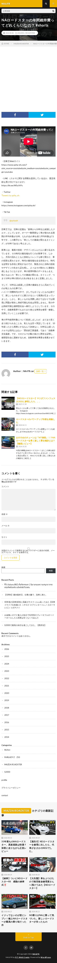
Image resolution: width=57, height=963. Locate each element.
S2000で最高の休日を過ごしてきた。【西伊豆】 (25, 625)
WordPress (46, 957)
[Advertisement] (28, 76)
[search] (53, 11)
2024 (6, 664)
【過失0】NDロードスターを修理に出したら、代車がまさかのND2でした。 (41, 846)
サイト (4, 537)
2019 (6, 700)
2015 (6, 729)
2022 (6, 678)
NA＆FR (35, 954)
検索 (3, 567)
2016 (6, 722)
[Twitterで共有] (42, 115)
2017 (6, 715)
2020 (6, 693)
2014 (6, 737)
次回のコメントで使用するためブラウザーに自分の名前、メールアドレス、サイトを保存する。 (28, 551)
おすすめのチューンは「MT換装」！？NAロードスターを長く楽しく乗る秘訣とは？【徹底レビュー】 (35, 440)
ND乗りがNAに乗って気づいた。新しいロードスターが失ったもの (41, 918)
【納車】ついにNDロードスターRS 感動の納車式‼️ (14, 881)
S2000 (7, 772)
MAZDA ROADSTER (26, 33)
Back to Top (28, 937)
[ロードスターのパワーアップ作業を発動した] (8, 424)
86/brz (7, 750)
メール (5, 526)
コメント (5, 486)
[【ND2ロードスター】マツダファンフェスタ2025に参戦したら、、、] (8, 403)
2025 (6, 656)
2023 (6, 671)
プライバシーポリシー (10, 788)
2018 (6, 708)
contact (4, 795)
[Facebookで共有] (14, 115)
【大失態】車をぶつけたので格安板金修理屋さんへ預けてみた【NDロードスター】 (42, 883)
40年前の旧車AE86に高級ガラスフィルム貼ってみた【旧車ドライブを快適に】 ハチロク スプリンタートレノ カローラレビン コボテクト (29, 605)
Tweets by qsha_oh (10, 195)
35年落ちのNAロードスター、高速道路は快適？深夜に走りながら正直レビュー (13, 846)
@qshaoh (14, 220)
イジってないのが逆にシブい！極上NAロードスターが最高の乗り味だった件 (14, 920)
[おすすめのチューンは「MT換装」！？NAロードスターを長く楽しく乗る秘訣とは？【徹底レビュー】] (8, 442)
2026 (6, 649)
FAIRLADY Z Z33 (12, 757)
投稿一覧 (40, 371)
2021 (6, 686)
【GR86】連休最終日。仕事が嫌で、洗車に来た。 (25, 595)
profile (4, 780)
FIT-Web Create (22, 957)
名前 (4, 514)
